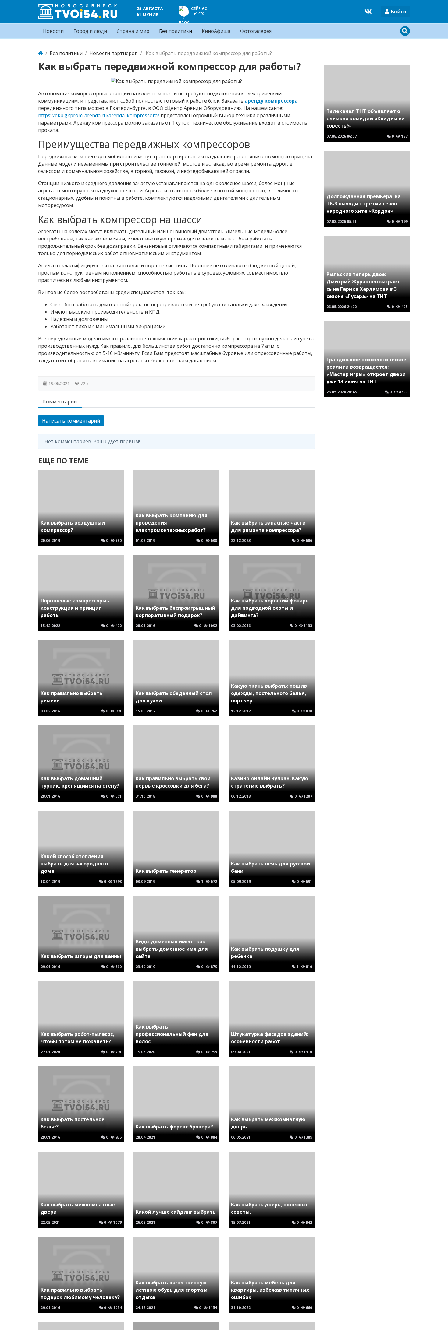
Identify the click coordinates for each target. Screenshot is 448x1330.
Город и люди (90, 31)
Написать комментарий (71, 420)
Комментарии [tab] (60, 401)
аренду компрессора (271, 100)
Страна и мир (133, 31)
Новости (53, 31)
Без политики (175, 31)
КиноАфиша (216, 31)
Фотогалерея (256, 31)
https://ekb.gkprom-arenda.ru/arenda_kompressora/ (98, 115)
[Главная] (40, 53)
